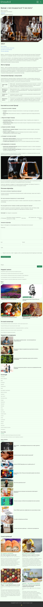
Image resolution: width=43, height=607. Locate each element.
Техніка (2, 423)
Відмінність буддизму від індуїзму (9, 332)
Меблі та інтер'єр (4, 392)
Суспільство (3, 419)
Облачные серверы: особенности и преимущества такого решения (27, 500)
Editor (24, 556)
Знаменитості (3, 386)
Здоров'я (2, 384)
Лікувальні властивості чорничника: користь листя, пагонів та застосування (26, 359)
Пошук (2, 264)
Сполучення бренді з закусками (7, 47)
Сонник (2, 415)
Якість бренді (3, 46)
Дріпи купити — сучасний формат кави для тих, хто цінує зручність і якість (27, 446)
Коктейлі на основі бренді (6, 49)
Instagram (3, 13)
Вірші (2, 380)
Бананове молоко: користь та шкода (31, 555)
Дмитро (2, 330)
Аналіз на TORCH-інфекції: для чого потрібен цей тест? (24, 464)
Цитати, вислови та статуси (5, 427)
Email (23, 242)
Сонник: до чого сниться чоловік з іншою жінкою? (13, 330)
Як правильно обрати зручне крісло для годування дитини (11, 271)
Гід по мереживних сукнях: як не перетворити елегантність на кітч (12, 277)
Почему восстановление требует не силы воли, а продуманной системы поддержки (27, 368)
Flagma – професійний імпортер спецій (10, 585)
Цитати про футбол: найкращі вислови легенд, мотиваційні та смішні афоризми (14, 275)
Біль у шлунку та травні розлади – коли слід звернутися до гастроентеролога (25, 340)
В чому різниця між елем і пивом (14, 325)
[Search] (41, 2)
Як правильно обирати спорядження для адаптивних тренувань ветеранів (26, 350)
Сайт (2, 247)
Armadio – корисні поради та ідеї (25, 602)
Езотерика (3, 382)
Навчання (2, 394)
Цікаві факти (3, 429)
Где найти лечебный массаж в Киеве (21, 519)
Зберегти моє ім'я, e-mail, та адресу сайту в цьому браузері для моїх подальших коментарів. (22, 252)
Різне (2, 407)
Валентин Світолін (5, 586)
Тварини (2, 421)
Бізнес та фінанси (4, 378)
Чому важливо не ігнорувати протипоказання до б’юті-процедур (12, 273)
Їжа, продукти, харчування (11, 212)
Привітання (3, 402)
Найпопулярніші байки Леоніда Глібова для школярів (31, 300)
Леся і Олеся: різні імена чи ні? (19, 482)
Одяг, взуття (3, 396)
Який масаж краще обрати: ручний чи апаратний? (23, 455)
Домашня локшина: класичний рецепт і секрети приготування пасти (16, 323)
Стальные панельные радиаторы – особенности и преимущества (26, 528)
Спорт (2, 417)
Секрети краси (3, 413)
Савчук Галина (4, 556)
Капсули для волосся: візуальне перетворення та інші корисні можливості (25, 492)
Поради (2, 400)
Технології (2, 425)
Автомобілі (3, 376)
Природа (2, 405)
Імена (2, 388)
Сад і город (3, 411)
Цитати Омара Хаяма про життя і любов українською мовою (30, 318)
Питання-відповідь (5, 51)
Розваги (2, 409)
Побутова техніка (4, 398)
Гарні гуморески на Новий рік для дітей (9, 317)
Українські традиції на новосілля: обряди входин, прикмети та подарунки (13, 279)
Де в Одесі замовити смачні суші (8, 555)
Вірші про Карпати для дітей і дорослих (8, 299)
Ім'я (2, 242)
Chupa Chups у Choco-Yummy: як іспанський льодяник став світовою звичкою (27, 474)
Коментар (3, 227)
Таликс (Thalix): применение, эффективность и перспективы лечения (27, 510)
